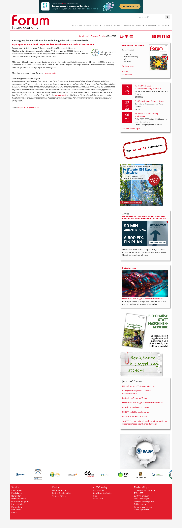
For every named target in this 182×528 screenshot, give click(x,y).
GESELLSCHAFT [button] (92, 25)
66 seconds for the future (144, 490)
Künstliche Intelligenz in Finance (135, 407)
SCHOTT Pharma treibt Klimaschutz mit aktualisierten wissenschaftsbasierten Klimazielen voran (144, 422)
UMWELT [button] (117, 25)
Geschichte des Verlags (102, 493)
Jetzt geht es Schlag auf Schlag (134, 398)
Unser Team (98, 498)
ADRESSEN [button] (150, 25)
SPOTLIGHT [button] (163, 25)
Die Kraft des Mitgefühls (144, 501)
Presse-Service (17, 504)
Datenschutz (16, 507)
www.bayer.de (50, 73)
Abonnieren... (128, 74)
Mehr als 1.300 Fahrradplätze (134, 416)
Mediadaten (16, 493)
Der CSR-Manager (141, 498)
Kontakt (14, 512)
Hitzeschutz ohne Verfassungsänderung (139, 386)
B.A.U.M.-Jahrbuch (141, 496)
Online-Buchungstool (20, 501)
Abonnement (17, 490)
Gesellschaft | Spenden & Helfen (92, 36)
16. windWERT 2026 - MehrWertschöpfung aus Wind (148, 87)
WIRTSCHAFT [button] (77, 25)
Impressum (16, 509)
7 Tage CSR (138, 493)
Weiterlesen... (128, 66)
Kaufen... (126, 71)
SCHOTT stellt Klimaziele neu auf (135, 412)
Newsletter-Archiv (18, 498)
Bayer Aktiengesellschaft (28, 107)
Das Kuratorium (59, 490)
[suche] (167, 17)
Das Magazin (98, 490)
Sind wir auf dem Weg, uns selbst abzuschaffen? (142, 298)
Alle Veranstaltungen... (131, 128)
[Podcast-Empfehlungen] (126, 36)
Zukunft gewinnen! (142, 509)
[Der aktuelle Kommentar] (145, 148)
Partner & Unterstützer (62, 493)
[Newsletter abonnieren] (131, 36)
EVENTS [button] (139, 25)
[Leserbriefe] (122, 36)
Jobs (95, 496)
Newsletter (16, 496)
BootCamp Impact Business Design (149, 101)
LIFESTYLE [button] (128, 25)
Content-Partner (59, 496)
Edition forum (140, 504)
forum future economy (143, 507)
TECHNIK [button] (106, 25)
